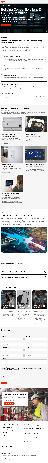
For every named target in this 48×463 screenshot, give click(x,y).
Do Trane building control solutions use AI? (15, 277)
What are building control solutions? (13, 272)
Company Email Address (6, 341)
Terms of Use (9, 453)
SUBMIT (4, 383)
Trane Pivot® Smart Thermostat (35, 164)
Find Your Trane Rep (9, 403)
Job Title (26, 347)
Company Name (4, 347)
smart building (12, 224)
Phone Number (4, 352)
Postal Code (27, 352)
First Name (3, 336)
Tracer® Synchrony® (32, 134)
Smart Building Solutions (6, 5)
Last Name (27, 336)
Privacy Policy (3, 453)
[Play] (24, 240)
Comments (3, 358)
